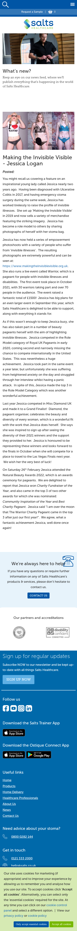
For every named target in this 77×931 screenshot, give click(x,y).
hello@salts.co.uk (23, 865)
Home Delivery (13, 792)
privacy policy (13, 915)
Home (7, 780)
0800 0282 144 (22, 837)
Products (9, 786)
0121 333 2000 (22, 858)
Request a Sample (32, 11)
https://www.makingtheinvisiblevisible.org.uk (35, 266)
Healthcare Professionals (20, 798)
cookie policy (37, 915)
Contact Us (38, 595)
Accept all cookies (61, 924)
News (7, 810)
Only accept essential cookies (31, 924)
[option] (19, 632)
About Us (9, 804)
